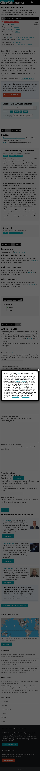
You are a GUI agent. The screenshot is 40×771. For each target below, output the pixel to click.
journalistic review (20, 381)
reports (18, 373)
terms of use (25, 397)
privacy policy (15, 397)
